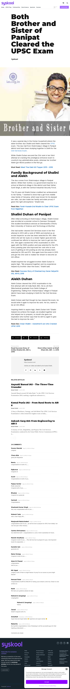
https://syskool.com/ (30, 362)
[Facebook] (26, 370)
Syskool (14, 59)
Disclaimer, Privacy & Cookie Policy (47, 685)
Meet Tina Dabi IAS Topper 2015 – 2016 (37, 167)
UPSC (52, 144)
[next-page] (15, 438)
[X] (39, 370)
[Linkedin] (35, 370)
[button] (66, 669)
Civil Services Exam (19, 151)
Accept (46, 682)
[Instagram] (30, 370)
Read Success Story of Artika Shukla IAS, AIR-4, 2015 (21, 350)
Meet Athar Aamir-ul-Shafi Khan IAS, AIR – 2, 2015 (48, 349)
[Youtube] (44, 370)
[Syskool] (17, 3)
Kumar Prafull (14, 390)
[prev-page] (12, 438)
